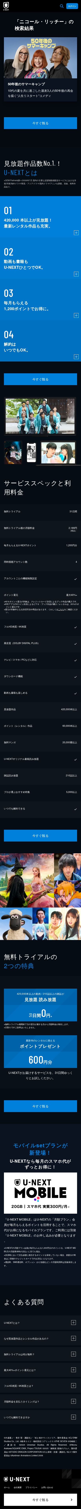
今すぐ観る (40, 123)
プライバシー (31, 1487)
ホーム (7, 1487)
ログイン (72, 6)
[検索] (62, 6)
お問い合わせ (47, 1487)
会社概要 (18, 1487)
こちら (61, 609)
